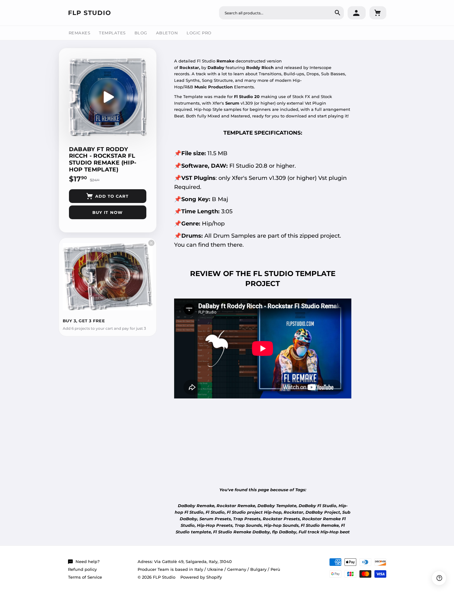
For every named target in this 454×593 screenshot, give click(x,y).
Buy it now (107, 212)
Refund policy (82, 569)
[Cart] (377, 12)
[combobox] (281, 12)
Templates (112, 32)
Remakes (79, 32)
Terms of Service (85, 577)
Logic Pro (199, 32)
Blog (140, 32)
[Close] (151, 243)
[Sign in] (357, 12)
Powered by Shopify (201, 577)
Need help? (88, 561)
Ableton (167, 32)
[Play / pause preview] (107, 97)
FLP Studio (89, 13)
